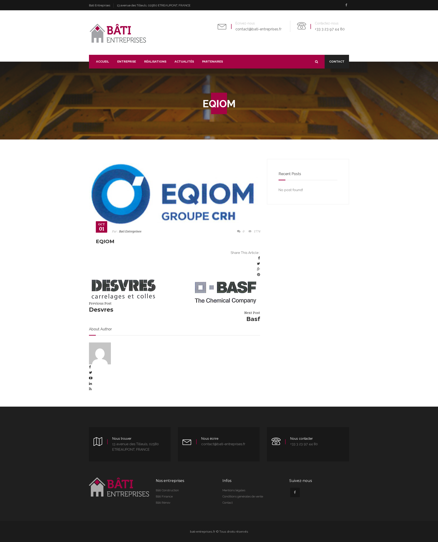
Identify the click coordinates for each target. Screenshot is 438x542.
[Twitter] (258, 264)
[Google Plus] (258, 269)
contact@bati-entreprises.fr (258, 29)
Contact (336, 61)
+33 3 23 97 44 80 (330, 29)
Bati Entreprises (130, 231)
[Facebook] (259, 258)
